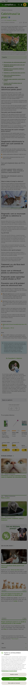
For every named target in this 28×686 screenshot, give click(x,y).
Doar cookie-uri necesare (14, 683)
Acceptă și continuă (14, 678)
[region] (14, 668)
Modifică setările (14, 674)
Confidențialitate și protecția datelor (9, 671)
